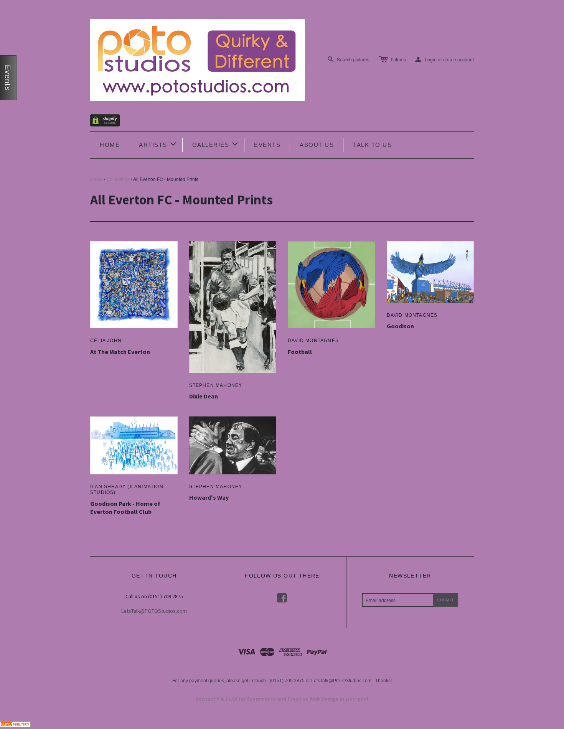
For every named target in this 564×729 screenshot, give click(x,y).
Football (300, 351)
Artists (158, 144)
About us (317, 145)
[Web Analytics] (15, 723)
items (398, 59)
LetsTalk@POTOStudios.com (154, 610)
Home (110, 145)
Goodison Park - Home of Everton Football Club (125, 507)
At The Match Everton (120, 351)
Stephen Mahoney (215, 385)
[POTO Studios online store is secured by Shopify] (109, 122)
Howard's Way (209, 497)
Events (267, 145)
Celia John (106, 340)
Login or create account (444, 59)
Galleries (215, 144)
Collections (118, 179)
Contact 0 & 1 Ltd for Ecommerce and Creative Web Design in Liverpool (282, 699)
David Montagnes (313, 340)
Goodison (400, 326)
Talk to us (372, 145)
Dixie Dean (203, 396)
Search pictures (353, 59)
